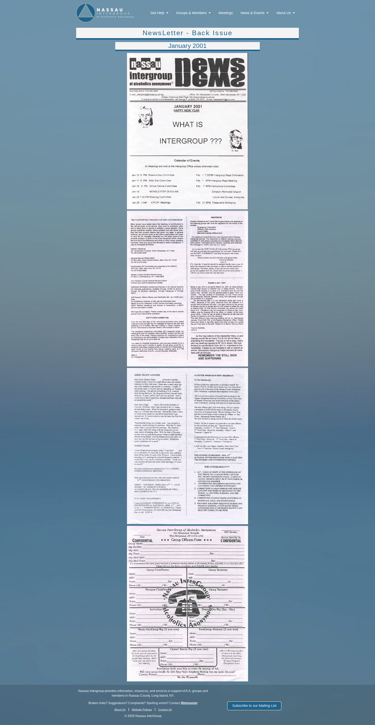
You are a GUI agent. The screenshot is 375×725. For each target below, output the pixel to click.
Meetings (226, 13)
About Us (283, 13)
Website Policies (142, 709)
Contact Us (165, 709)
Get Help (157, 13)
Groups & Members (191, 13)
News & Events (252, 13)
